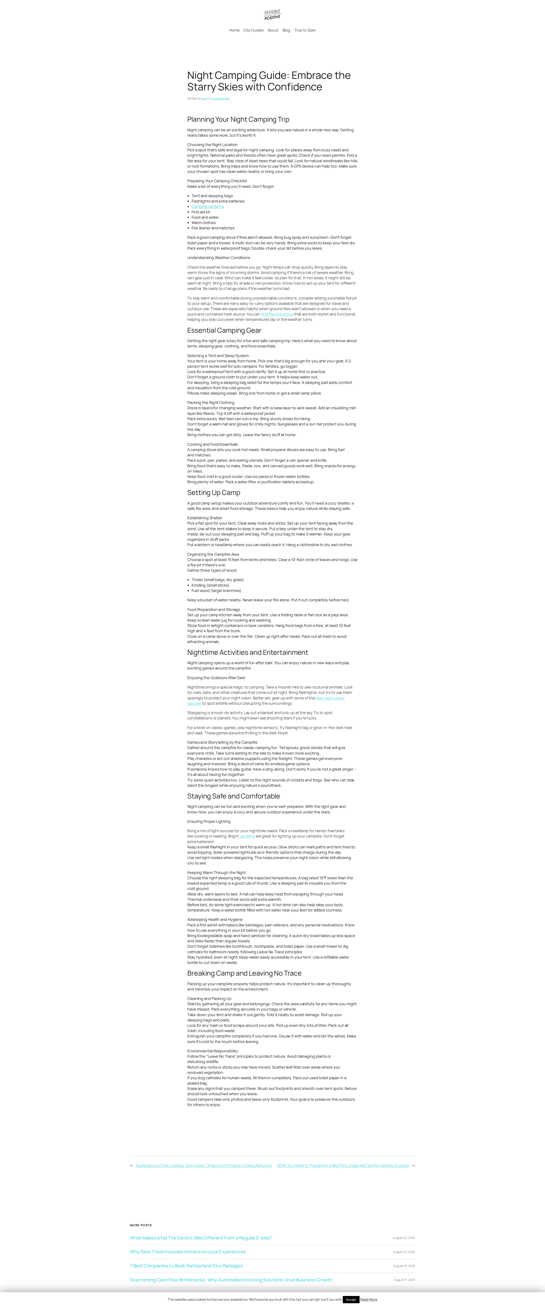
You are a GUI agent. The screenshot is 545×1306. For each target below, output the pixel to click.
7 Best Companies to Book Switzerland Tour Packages (186, 1265)
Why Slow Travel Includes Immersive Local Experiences (188, 1251)
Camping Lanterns (208, 206)
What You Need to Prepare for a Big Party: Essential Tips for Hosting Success (343, 1165)
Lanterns (247, 836)
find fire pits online (277, 314)
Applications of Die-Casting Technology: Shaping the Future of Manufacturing (204, 1165)
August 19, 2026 (404, 1266)
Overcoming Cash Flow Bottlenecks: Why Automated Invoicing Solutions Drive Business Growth (231, 1280)
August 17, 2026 (404, 1280)
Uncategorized (220, 98)
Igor (204, 98)
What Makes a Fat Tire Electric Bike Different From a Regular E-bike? (201, 1238)
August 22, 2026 (404, 1238)
